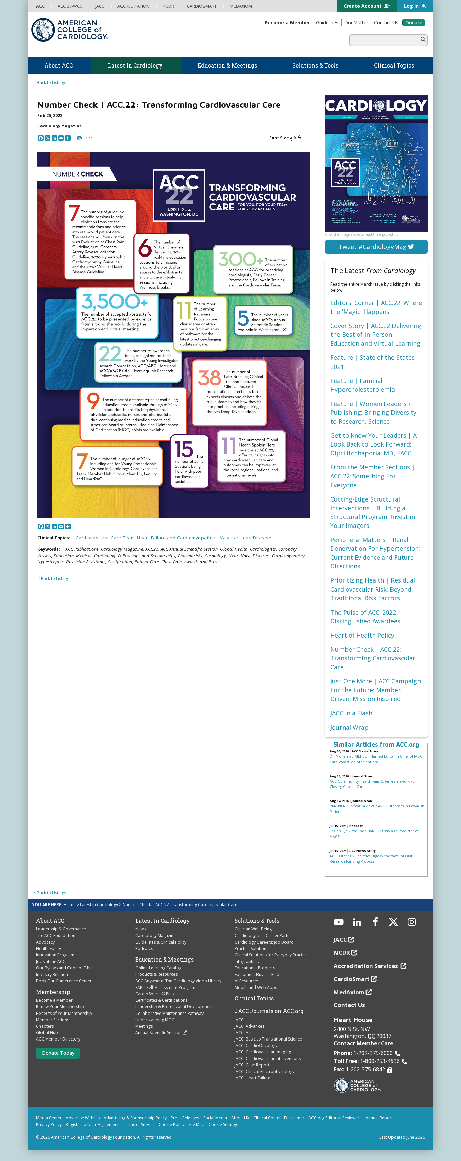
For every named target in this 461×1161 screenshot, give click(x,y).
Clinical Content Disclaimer (278, 1118)
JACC (239, 1020)
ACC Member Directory (58, 1039)
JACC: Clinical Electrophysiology (264, 1071)
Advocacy (45, 942)
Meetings (144, 1026)
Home (70, 905)
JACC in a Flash (351, 713)
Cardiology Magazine (155, 935)
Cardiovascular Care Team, (106, 538)
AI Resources (247, 981)
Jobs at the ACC (50, 961)
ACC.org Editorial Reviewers (334, 1118)
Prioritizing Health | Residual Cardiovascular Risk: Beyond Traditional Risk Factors (372, 589)
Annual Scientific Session (158, 1032)
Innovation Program (55, 955)
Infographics (247, 961)
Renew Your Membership (60, 1006)
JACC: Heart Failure (252, 1078)
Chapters (45, 1026)
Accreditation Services (366, 966)
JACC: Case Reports (253, 1065)
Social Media (215, 1118)
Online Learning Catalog (158, 968)
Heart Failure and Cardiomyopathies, (178, 538)
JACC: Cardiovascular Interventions (268, 1058)
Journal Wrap (349, 727)
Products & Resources (156, 974)
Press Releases (185, 1118)
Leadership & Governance (61, 929)
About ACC (50, 920)
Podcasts (144, 948)
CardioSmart (352, 979)
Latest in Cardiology (99, 905)
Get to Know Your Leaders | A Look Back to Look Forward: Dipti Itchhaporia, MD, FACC (373, 444)
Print (87, 137)
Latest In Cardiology (162, 920)
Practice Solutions (251, 948)
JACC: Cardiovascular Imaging (263, 1052)
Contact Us (349, 1005)
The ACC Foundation (55, 935)
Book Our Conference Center (64, 981)
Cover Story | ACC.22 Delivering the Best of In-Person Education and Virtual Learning (375, 334)
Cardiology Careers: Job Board (264, 942)
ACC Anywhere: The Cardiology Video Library (178, 981)
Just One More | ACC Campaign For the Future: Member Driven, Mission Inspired (375, 690)
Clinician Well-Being (253, 929)
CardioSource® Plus (154, 994)
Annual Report (379, 1118)
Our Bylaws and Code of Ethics (65, 968)
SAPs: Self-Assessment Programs (166, 987)
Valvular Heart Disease (245, 538)
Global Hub (47, 1032)
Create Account (363, 6)
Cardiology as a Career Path (261, 935)
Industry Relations (53, 974)
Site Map (196, 1124)
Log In (412, 6)
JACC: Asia (244, 1032)
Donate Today (58, 1053)
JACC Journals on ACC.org (269, 1011)
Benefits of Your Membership (64, 1013)
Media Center (49, 1118)
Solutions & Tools (257, 920)
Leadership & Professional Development (174, 1006)
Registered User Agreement (92, 1124)
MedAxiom (349, 992)
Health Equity (48, 948)
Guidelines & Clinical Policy (160, 942)
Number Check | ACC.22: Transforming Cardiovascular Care (372, 658)
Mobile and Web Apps (256, 987)
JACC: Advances (249, 1026)
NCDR (342, 952)
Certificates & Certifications (161, 1000)
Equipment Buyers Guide (258, 974)
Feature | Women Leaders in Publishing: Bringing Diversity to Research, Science (373, 412)
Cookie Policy (171, 1124)
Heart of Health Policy (362, 635)
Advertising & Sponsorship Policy (135, 1118)
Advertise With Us (83, 1118)
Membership (53, 992)
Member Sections (52, 1020)
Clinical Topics (254, 998)
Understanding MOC (154, 1020)
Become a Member (54, 1000)
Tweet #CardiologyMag (373, 247)
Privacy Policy (49, 1124)
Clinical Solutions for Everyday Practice (271, 955)
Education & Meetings (164, 959)
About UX (240, 1118)
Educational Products (255, 968)
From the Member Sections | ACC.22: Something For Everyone (372, 476)
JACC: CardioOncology (256, 1045)
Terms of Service (139, 1124)
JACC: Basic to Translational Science (268, 1039)
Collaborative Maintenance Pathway (169, 1013)
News (140, 929)
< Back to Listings (49, 82)
